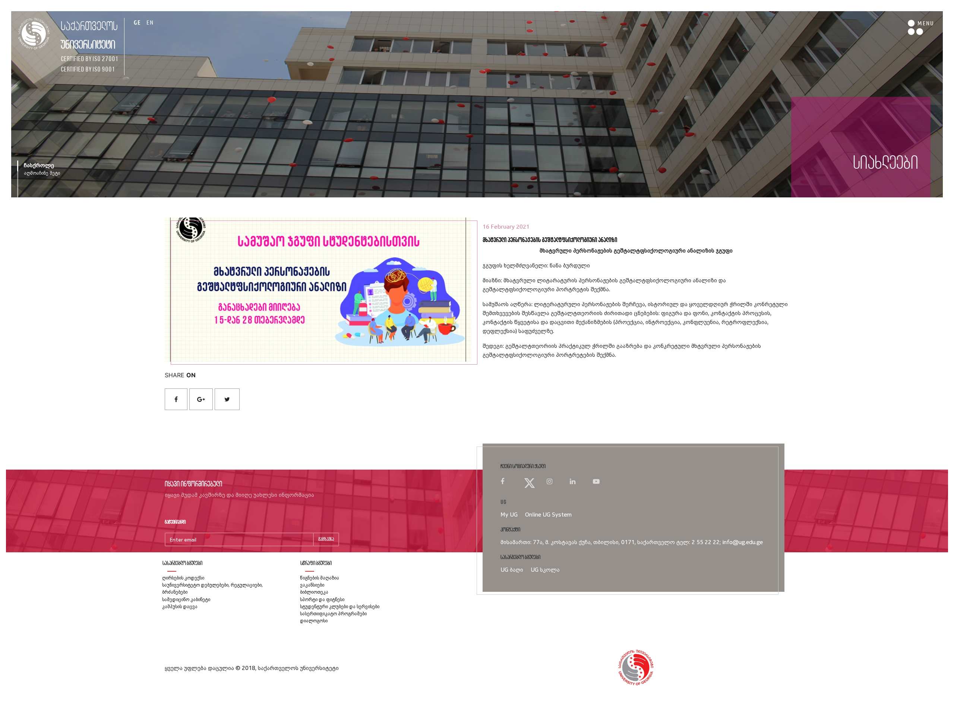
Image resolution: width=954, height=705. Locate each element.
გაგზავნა (326, 539)
